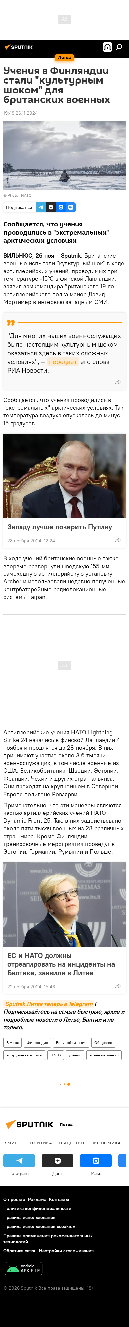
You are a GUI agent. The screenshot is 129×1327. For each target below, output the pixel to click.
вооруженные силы (24, 1055)
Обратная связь (19, 1251)
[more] (118, 382)
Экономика (106, 1143)
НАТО (55, 1055)
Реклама (37, 1199)
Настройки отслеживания (66, 1251)
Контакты (59, 1199)
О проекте (14, 1199)
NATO (26, 195)
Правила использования (29, 1217)
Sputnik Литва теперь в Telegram (49, 1004)
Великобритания (71, 1042)
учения (75, 1055)
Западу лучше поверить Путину (59, 526)
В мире (12, 1042)
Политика (39, 1143)
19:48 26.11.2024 (20, 113)
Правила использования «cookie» (39, 1226)
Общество (103, 1042)
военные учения (104, 1055)
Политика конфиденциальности (37, 1208)
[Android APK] (23, 1269)
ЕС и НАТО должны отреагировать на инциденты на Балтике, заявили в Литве (61, 964)
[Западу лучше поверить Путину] (64, 476)
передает (63, 361)
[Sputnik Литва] (19, 50)
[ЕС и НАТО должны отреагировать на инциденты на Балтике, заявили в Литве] (64, 904)
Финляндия (37, 1042)
